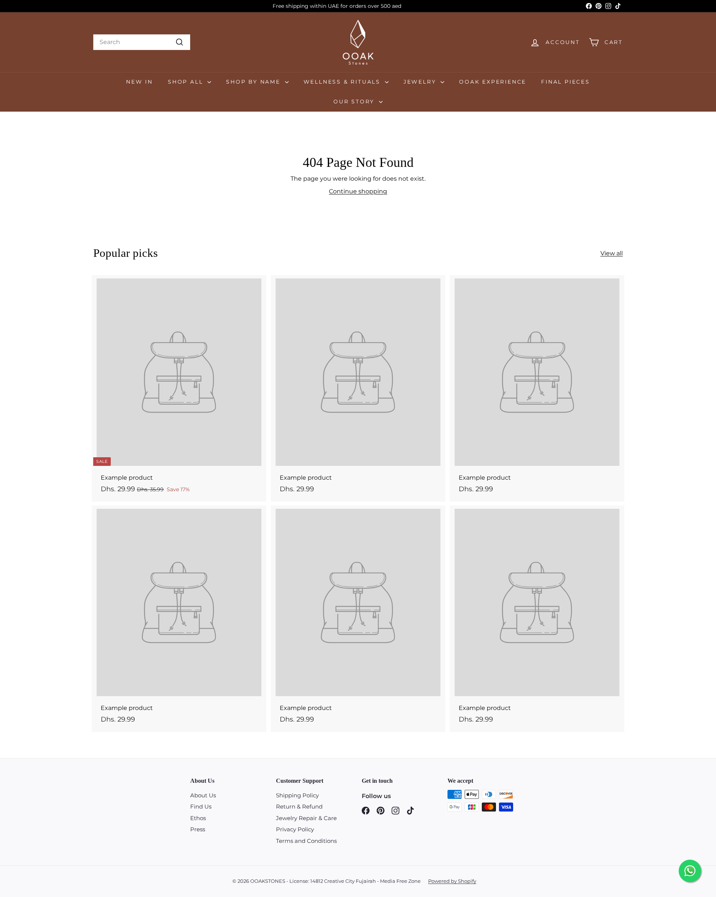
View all (611, 253)
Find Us (200, 806)
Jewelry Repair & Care (306, 818)
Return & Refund (299, 806)
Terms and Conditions (306, 840)
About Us (203, 795)
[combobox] (141, 42)
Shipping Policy (297, 795)
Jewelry (421, 81)
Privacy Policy (295, 829)
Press (197, 829)
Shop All (186, 81)
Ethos (198, 818)
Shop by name (254, 81)
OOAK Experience (492, 81)
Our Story (355, 101)
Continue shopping (358, 191)
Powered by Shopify (452, 881)
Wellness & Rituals (343, 81)
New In (139, 81)
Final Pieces (565, 81)
